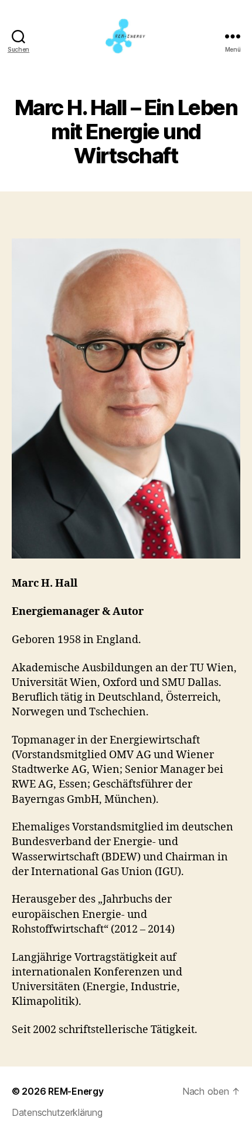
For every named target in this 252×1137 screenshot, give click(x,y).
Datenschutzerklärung (57, 1112)
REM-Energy (75, 1091)
